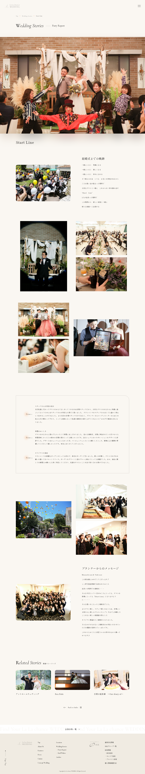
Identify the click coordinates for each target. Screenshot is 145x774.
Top (17, 16)
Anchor (58, 757)
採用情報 (108, 750)
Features (40, 750)
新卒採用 (109, 753)
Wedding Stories (27, 16)
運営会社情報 (109, 742)
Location (59, 742)
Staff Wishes (62, 753)
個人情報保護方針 (111, 763)
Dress (39, 755)
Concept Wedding (43, 763)
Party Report (62, 750)
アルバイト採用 (112, 759)
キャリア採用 (111, 756)
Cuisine (40, 759)
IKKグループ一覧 (111, 746)
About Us (41, 746)
